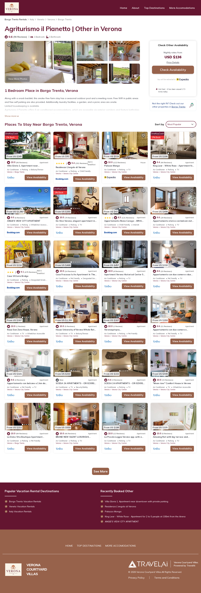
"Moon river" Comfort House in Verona (172, 383)
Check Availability (173, 70)
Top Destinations (154, 7)
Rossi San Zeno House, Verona (22, 329)
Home (123, 7)
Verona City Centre (70, 173)
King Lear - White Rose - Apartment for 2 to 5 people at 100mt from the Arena (145, 516)
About (135, 7)
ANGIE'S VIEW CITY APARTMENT (23, 221)
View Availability (36, 177)
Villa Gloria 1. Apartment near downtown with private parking (136, 501)
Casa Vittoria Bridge (17, 276)
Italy (32, 19)
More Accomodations (182, 7)
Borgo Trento (65, 19)
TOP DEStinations (89, 545)
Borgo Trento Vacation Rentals (25, 501)
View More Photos (17, 78)
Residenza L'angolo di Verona (71, 167)
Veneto (40, 19)
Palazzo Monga (112, 165)
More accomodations (120, 545)
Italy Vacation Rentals (20, 511)
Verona (51, 19)
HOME (69, 545)
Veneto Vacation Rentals (22, 506)
